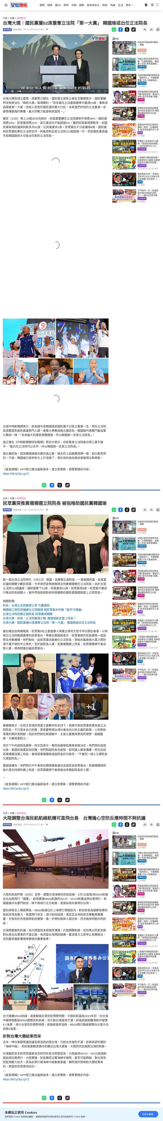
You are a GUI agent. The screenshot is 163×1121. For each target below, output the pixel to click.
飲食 (140, 133)
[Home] (19, 5)
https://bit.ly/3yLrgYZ (16, 473)
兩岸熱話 (21, 18)
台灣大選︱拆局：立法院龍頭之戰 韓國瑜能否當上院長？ (39, 618)
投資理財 (142, 50)
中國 (12, 18)
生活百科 (142, 149)
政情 (140, 182)
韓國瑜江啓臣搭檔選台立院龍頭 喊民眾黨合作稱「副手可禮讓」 (43, 609)
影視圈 (141, 100)
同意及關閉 (147, 1114)
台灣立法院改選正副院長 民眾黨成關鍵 (27, 614)
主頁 (5, 18)
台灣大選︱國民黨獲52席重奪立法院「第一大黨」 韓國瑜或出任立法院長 (49, 622)
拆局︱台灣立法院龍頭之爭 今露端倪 (26, 605)
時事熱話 (142, 67)
